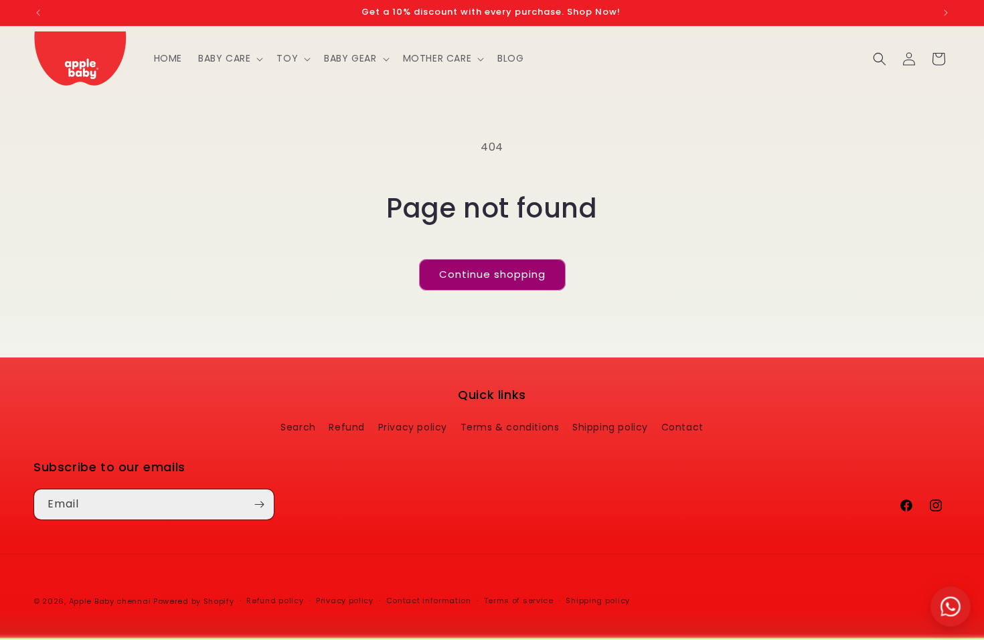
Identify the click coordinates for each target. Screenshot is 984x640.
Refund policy (274, 600)
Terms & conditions (510, 427)
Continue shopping (492, 274)
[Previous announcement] (38, 12)
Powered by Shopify (193, 601)
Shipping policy (610, 427)
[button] (229, 58)
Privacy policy (412, 427)
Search (298, 427)
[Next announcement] (946, 12)
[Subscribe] (259, 504)
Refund (347, 427)
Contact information (428, 600)
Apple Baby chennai (110, 601)
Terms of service (519, 600)
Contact (682, 427)
